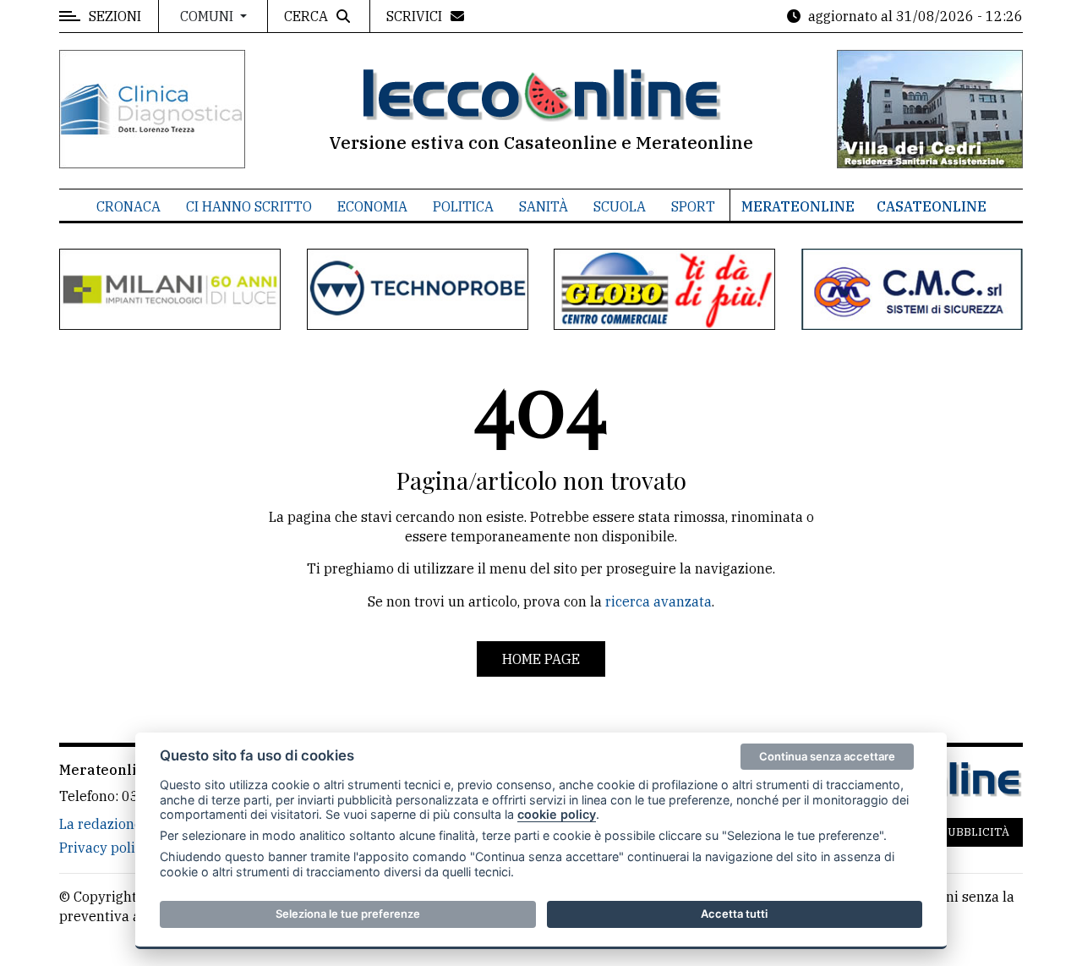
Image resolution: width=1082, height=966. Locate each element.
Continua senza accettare (827, 756)
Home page (541, 658)
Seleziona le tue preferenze (348, 913)
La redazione (100, 823)
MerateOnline (798, 206)
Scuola (619, 206)
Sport (693, 206)
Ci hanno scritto (249, 206)
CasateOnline (931, 206)
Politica (463, 206)
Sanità (543, 206)
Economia (372, 206)
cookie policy (556, 814)
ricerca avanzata (658, 601)
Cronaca (128, 206)
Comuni (208, 16)
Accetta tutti (734, 913)
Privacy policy (104, 847)
